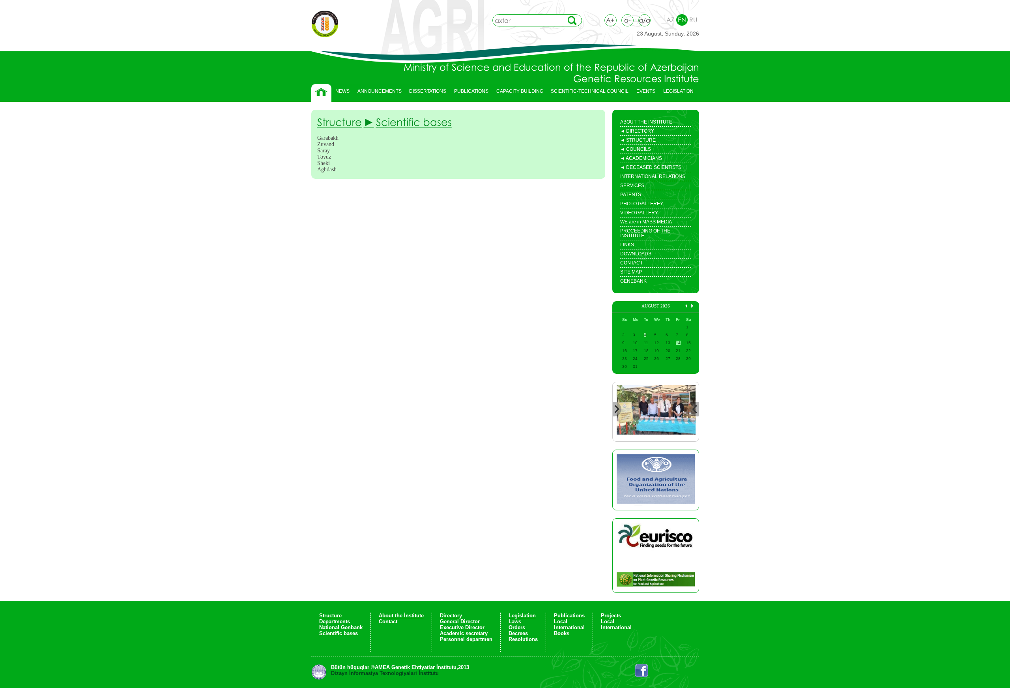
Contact (388, 621)
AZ (670, 20)
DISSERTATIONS (425, 93)
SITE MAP (631, 272)
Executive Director (462, 627)
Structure (330, 616)
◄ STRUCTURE (638, 140)
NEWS (342, 91)
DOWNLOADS (635, 254)
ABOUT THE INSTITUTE (646, 122)
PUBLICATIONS (469, 93)
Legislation (522, 616)
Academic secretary (464, 633)
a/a (644, 20)
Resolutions (523, 639)
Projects (611, 616)
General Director (460, 621)
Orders (517, 627)
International (569, 627)
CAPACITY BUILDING (517, 93)
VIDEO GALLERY (639, 213)
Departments (334, 621)
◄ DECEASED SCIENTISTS (650, 168)
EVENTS (643, 93)
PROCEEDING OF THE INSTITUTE (645, 233)
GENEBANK (633, 281)
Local (560, 621)
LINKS (627, 244)
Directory (451, 616)
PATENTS (630, 194)
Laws (515, 621)
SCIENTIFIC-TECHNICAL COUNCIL (589, 91)
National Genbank (341, 627)
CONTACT (631, 263)
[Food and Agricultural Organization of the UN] (656, 480)
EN (682, 20)
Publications (569, 616)
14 (678, 343)
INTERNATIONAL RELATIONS (652, 176)
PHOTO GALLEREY (641, 203)
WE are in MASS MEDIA (646, 222)
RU (693, 20)
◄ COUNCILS (635, 150)
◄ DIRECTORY (637, 131)
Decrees (518, 633)
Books (561, 633)
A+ (610, 20)
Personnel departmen (466, 639)
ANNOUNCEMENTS (379, 91)
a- (627, 20)
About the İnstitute (401, 616)
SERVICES (632, 185)
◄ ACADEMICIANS (641, 159)
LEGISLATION (676, 93)
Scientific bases (338, 633)
